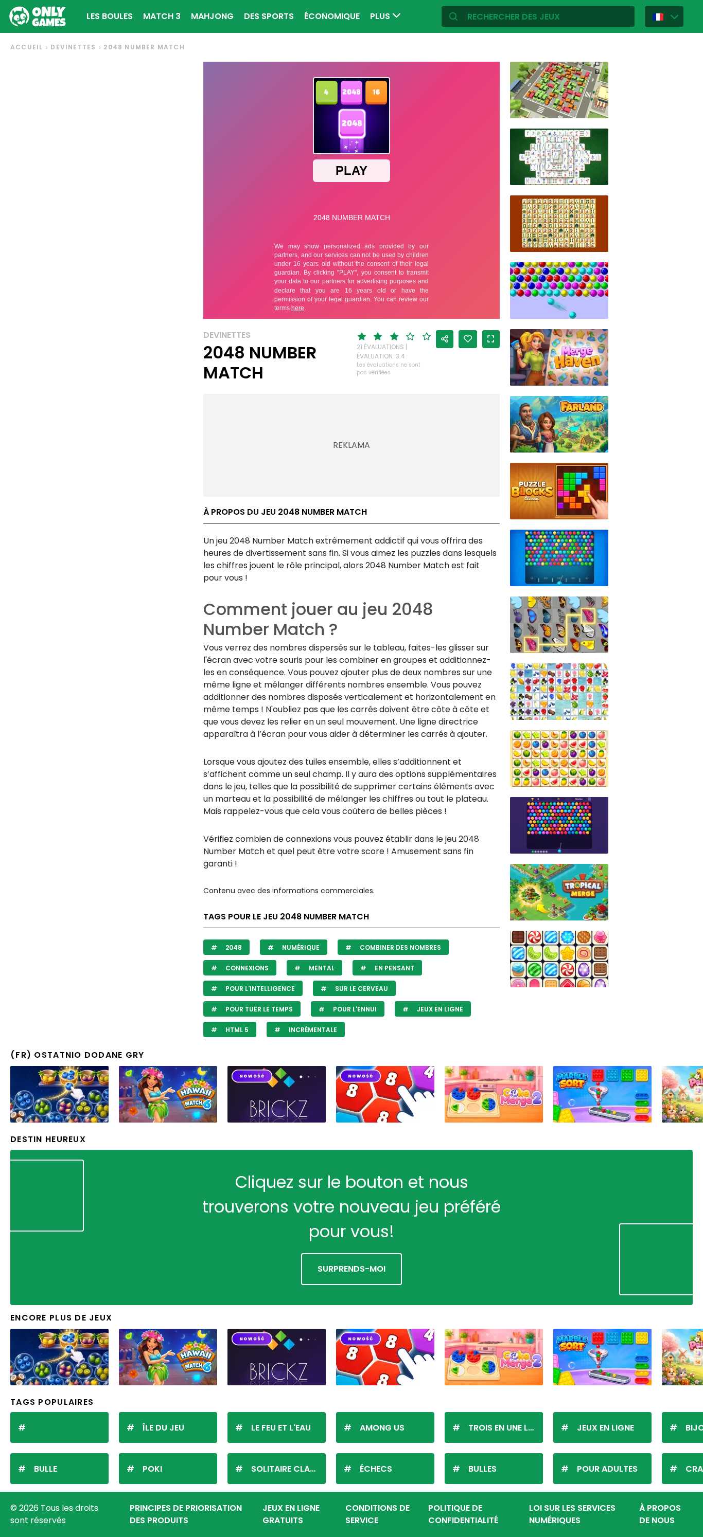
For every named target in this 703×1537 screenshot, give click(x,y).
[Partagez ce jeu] (444, 339)
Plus (381, 16)
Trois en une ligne (505, 1428)
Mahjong (212, 16)
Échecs (376, 1469)
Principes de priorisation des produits (186, 1514)
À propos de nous (660, 1514)
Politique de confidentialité (463, 1514)
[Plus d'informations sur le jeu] (594, 106)
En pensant (393, 968)
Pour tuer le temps (258, 1009)
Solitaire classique (288, 1469)
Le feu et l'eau (281, 1428)
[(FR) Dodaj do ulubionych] (468, 339)
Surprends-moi (351, 1269)
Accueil (26, 47)
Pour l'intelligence (259, 988)
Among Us (382, 1428)
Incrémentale (312, 1029)
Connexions (246, 968)
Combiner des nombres (399, 947)
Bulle (45, 1469)
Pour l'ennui (354, 1009)
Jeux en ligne (439, 1009)
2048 (233, 947)
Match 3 (162, 16)
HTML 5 (236, 1029)
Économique (332, 16)
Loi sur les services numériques (572, 1514)
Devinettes (73, 47)
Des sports (269, 16)
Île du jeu (163, 1428)
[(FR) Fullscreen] (491, 339)
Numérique (300, 947)
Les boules (109, 16)
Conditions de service (377, 1514)
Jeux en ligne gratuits (291, 1514)
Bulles (482, 1469)
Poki (152, 1469)
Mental (321, 968)
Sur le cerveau (360, 988)
